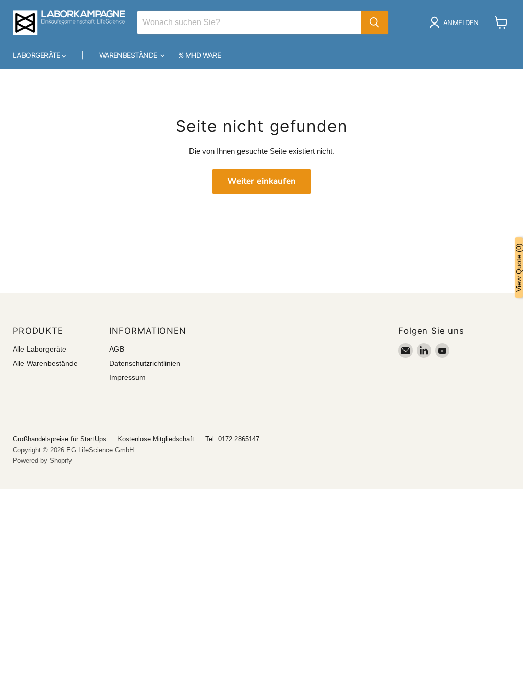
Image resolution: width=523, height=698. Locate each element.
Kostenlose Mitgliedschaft (155, 439)
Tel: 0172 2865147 (232, 439)
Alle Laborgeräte (39, 349)
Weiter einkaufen (261, 181)
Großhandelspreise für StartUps (59, 439)
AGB (116, 349)
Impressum (127, 377)
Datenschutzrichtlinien (144, 363)
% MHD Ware (199, 55)
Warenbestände (129, 55)
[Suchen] (374, 22)
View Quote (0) (519, 267)
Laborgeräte (37, 55)
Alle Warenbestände (45, 363)
